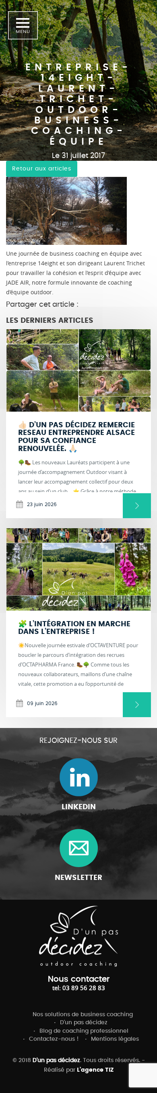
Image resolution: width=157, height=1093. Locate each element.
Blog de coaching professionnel (83, 1031)
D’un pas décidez (83, 1022)
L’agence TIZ (95, 1070)
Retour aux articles (41, 169)
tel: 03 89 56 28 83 (78, 988)
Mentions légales (115, 1039)
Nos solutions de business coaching (83, 1014)
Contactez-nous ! (54, 1039)
